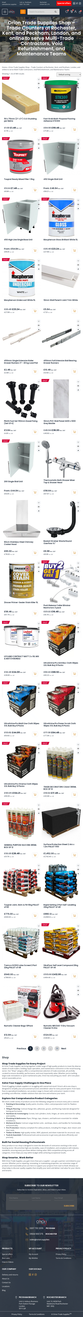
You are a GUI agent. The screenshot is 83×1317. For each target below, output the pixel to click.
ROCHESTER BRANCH (56, 1297)
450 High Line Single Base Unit (18, 239)
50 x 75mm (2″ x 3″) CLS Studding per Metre (20, 119)
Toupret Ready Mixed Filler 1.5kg (19, 179)
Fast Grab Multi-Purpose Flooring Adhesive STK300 (59, 119)
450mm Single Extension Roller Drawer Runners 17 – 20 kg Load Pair (21, 361)
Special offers (7, 1254)
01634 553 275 (45, 4)
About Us (5, 1278)
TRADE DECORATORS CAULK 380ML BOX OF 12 (60, 788)
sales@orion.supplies (9, 4)
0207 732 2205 (24, 4)
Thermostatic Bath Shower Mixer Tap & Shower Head (59, 481)
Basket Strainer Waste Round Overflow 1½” (58, 542)
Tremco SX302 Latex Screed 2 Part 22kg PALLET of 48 (20, 966)
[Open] (5, 12)
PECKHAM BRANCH (27, 1297)
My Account (33, 1254)
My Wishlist (33, 1258)
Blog (3, 1290)
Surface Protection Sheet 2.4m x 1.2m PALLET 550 (59, 845)
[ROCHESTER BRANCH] (44, 1297)
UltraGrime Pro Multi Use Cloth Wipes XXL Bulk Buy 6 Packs (21, 724)
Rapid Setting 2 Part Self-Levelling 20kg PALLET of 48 (60, 905)
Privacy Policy (61, 1254)
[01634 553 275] (27, 1234)
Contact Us (6, 1282)
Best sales (6, 1258)
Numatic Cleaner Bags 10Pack (18, 1025)
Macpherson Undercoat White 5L (19, 300)
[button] (78, 261)
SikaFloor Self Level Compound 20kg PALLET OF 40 (61, 966)
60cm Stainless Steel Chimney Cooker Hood (18, 543)
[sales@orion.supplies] (27, 1240)
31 (58, 1048)
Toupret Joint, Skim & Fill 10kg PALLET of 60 (21, 905)
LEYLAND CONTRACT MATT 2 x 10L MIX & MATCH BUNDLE (21, 657)
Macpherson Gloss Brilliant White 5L (61, 239)
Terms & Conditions (63, 1258)
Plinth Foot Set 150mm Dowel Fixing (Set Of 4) (20, 422)
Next (63, 1048)
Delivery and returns (10, 1274)
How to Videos (7, 1262)
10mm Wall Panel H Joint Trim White (61, 300)
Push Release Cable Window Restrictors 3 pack (57, 606)
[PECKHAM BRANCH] (16, 1297)
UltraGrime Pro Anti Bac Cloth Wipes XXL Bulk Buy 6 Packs (61, 664)
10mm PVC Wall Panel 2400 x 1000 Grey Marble (60, 422)
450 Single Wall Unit (53, 179)
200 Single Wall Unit (13, 481)
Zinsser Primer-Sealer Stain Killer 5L (21, 602)
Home (4, 67)
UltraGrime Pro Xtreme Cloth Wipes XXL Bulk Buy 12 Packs (21, 785)
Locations (6, 1286)
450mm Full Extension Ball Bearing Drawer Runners (60, 361)
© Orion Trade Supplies (61, 1314)
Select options (74, 190)
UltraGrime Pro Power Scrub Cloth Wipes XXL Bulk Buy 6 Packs (60, 724)
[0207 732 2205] (27, 1228)
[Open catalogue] (23, 11)
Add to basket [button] (35, 129)
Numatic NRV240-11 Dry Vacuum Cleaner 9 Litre (59, 1026)
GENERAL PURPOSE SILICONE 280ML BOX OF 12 (20, 846)
